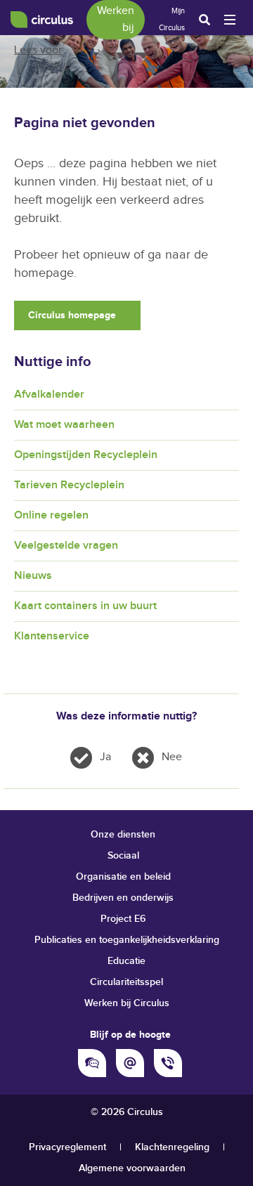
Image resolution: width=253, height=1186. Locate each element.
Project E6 (122, 919)
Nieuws (33, 575)
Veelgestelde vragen (66, 545)
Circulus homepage (72, 315)
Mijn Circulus (172, 19)
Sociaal (123, 855)
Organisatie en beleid (123, 876)
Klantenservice (51, 636)
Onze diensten (123, 834)
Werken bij (115, 19)
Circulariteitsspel (126, 982)
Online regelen (51, 515)
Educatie (126, 961)
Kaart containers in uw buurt (85, 606)
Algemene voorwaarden (132, 1168)
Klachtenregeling (172, 1147)
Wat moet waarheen (64, 424)
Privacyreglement (67, 1147)
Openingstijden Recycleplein (85, 455)
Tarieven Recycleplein (69, 485)
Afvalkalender (49, 394)
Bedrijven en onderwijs (123, 898)
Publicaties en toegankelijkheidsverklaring (126, 940)
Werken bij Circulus (126, 1003)
